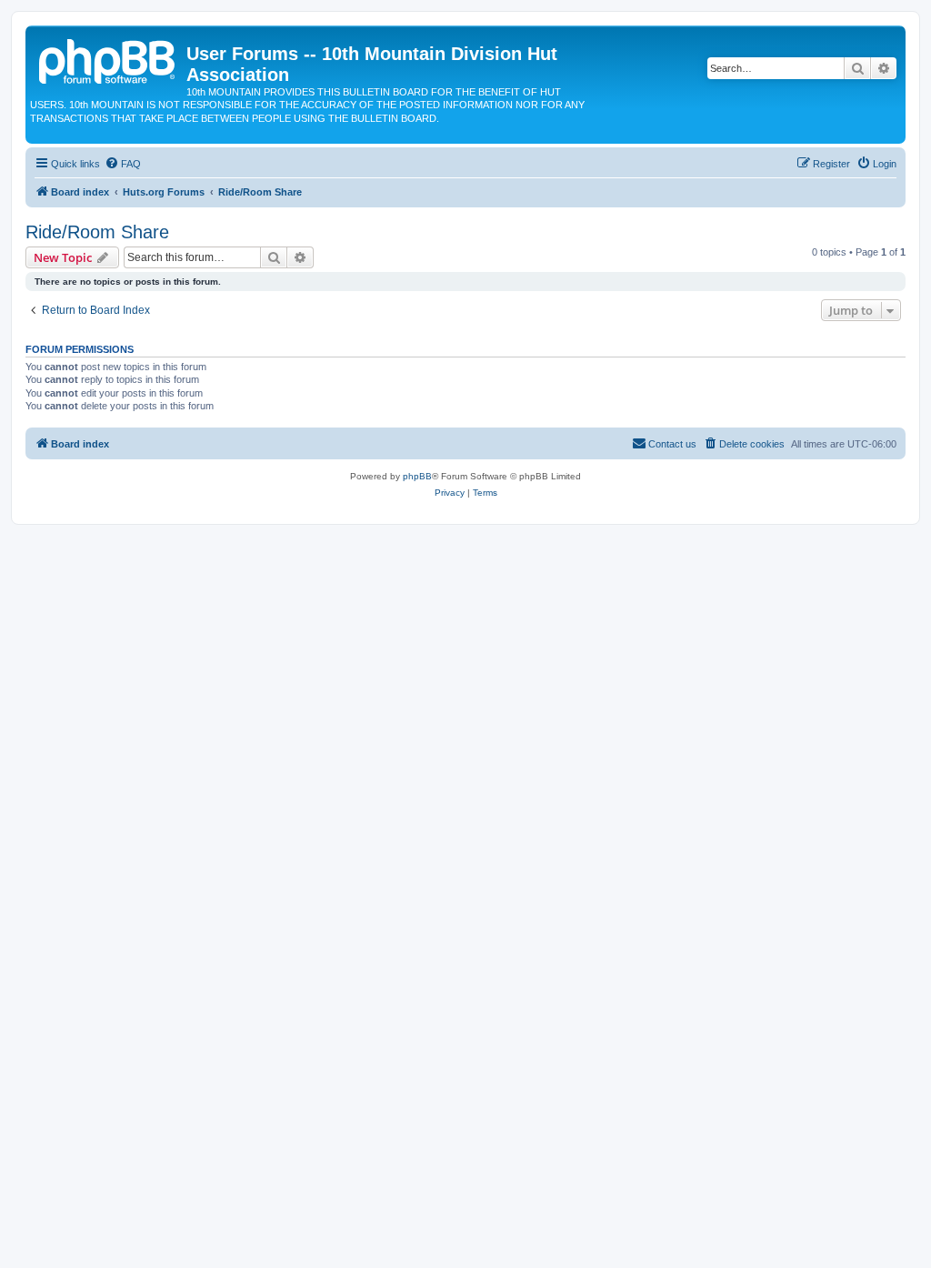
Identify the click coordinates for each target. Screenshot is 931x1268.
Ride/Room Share (97, 232)
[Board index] (108, 59)
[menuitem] (123, 164)
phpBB (417, 476)
